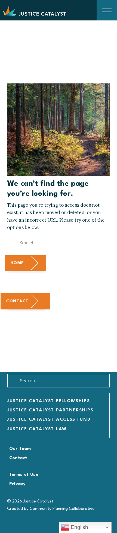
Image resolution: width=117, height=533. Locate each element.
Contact (17, 301)
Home (17, 263)
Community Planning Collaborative (62, 509)
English (78, 527)
